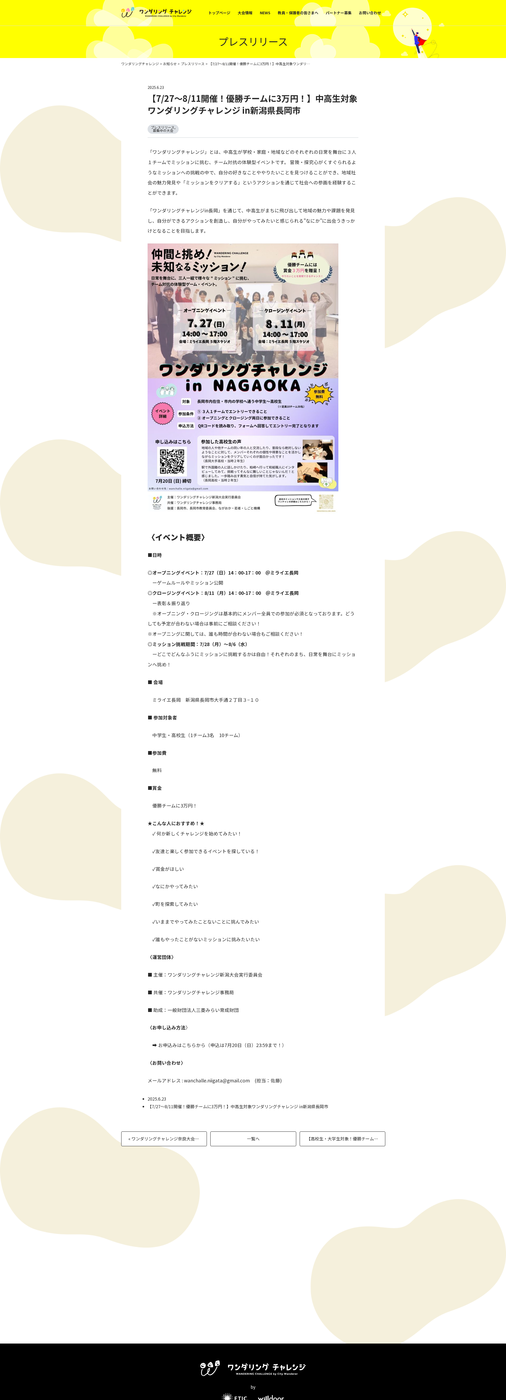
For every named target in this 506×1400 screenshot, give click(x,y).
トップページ (219, 12)
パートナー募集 (339, 12)
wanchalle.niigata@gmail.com (217, 1080)
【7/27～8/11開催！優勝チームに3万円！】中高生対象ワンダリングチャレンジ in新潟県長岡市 (252, 104)
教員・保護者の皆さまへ (298, 12)
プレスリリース (193, 63)
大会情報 (245, 12)
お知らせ (170, 63)
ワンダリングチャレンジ (140, 63)
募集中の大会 (163, 130)
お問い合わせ (370, 12)
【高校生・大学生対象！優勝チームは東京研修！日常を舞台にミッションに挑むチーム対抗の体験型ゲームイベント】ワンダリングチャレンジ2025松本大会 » (345, 1138)
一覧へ (253, 1138)
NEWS (265, 12)
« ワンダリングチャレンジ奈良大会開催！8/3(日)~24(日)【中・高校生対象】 (167, 1138)
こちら (189, 1045)
